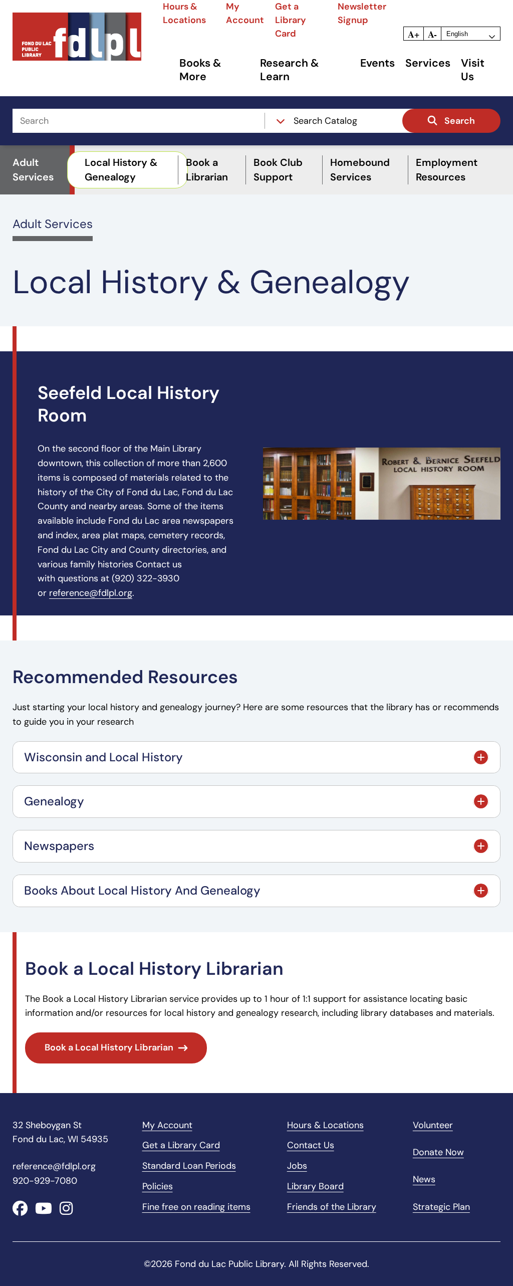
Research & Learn (289, 70)
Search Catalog (325, 121)
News (424, 1179)
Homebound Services (360, 169)
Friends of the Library (331, 1207)
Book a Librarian (207, 169)
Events (377, 63)
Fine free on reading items (196, 1207)
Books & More (200, 70)
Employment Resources (446, 169)
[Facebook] (20, 1208)
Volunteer (433, 1125)
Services (427, 63)
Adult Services (53, 224)
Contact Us (310, 1145)
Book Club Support (278, 169)
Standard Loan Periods (189, 1166)
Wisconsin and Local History (103, 757)
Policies (157, 1186)
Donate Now (438, 1152)
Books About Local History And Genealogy (142, 890)
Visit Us (472, 70)
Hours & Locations (325, 1125)
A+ (413, 34)
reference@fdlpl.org (90, 593)
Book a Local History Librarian (109, 1047)
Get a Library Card (290, 20)
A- (432, 34)
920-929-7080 (45, 1181)
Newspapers (59, 845)
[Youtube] (43, 1208)
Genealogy (54, 801)
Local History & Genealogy (121, 169)
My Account (167, 1125)
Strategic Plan (441, 1207)
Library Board (315, 1186)
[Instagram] (66, 1208)
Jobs (297, 1166)
